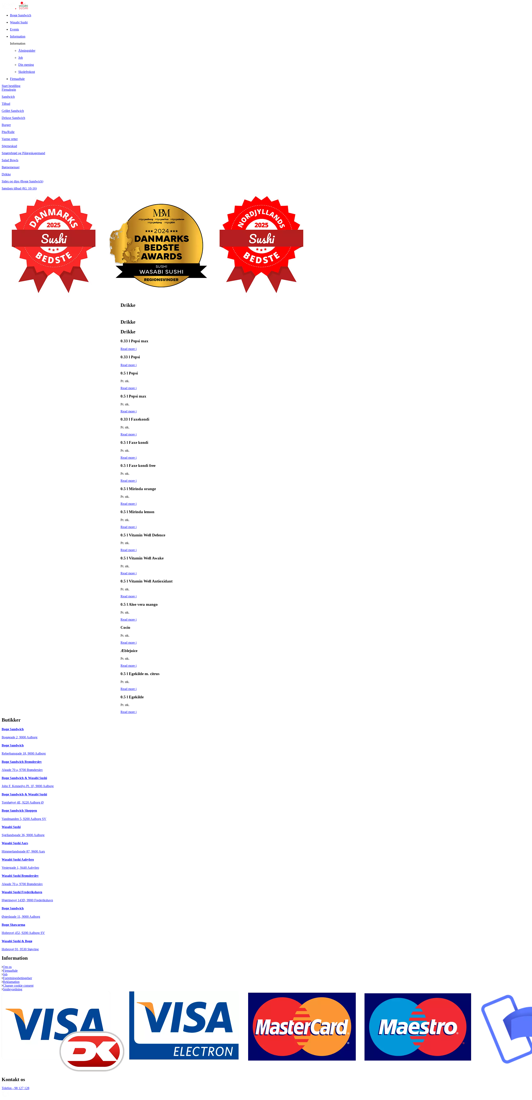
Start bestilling (11, 86)
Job (5, 974)
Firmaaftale (10, 970)
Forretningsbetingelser (17, 978)
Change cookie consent (18, 985)
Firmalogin (9, 89)
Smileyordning (12, 989)
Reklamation (11, 982)
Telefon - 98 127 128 (15, 1088)
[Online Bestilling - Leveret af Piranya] (5, 1096)
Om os (7, 967)
